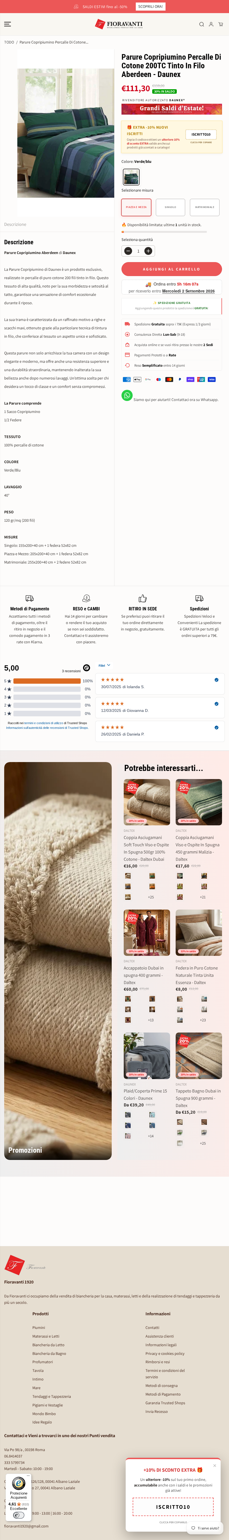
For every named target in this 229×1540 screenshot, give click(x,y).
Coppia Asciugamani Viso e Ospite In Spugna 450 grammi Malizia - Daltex (198, 848)
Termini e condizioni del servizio (165, 1373)
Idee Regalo (42, 1422)
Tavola (38, 1370)
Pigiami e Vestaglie (47, 1405)
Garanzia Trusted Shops (165, 1402)
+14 (151, 1135)
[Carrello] (220, 24)
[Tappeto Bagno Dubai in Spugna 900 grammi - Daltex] (199, 1056)
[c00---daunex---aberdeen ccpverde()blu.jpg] (65, 133)
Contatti (152, 1327)
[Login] (211, 24)
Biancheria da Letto (48, 1344)
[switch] (18, 1515)
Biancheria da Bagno (49, 1353)
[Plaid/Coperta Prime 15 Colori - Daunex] (147, 1056)
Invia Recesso (156, 1411)
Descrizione (15, 224)
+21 (203, 897)
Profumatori (42, 1361)
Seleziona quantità (137, 239)
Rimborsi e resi (157, 1361)
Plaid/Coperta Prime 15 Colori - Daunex (145, 1094)
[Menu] (28, 1477)
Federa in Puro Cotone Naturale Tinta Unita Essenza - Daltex (197, 975)
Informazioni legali (160, 1344)
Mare (36, 1387)
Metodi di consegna (161, 1385)
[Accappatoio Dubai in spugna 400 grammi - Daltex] (147, 933)
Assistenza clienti (159, 1336)
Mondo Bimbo (44, 1413)
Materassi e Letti (45, 1336)
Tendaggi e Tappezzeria (51, 1396)
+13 (151, 1019)
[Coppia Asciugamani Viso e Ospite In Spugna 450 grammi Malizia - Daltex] (199, 802)
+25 (151, 897)
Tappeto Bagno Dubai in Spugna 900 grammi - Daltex (198, 1098)
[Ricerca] (201, 24)
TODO (9, 42)
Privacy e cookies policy (165, 1353)
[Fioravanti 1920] (114, 24)
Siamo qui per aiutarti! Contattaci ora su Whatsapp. (175, 399)
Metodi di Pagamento (163, 1394)
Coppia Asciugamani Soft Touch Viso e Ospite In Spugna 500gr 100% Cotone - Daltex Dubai (146, 848)
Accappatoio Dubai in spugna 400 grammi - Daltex (144, 975)
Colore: (136, 161)
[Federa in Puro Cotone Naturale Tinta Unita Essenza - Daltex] (199, 933)
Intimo (38, 1379)
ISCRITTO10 (201, 134)
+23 (203, 1019)
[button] (7, 24)
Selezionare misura (137, 190)
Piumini (38, 1327)
